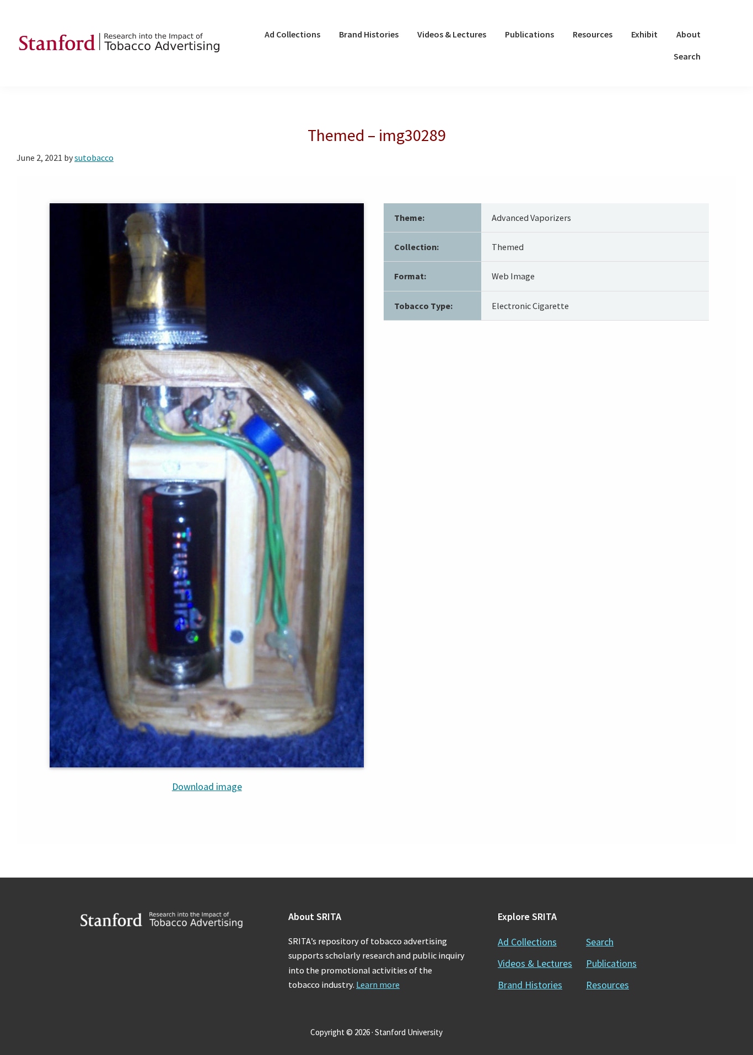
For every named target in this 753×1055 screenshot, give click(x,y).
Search (600, 941)
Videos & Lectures (535, 963)
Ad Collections (527, 941)
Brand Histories (530, 984)
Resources (607, 984)
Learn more (378, 984)
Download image (207, 786)
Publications (611, 963)
